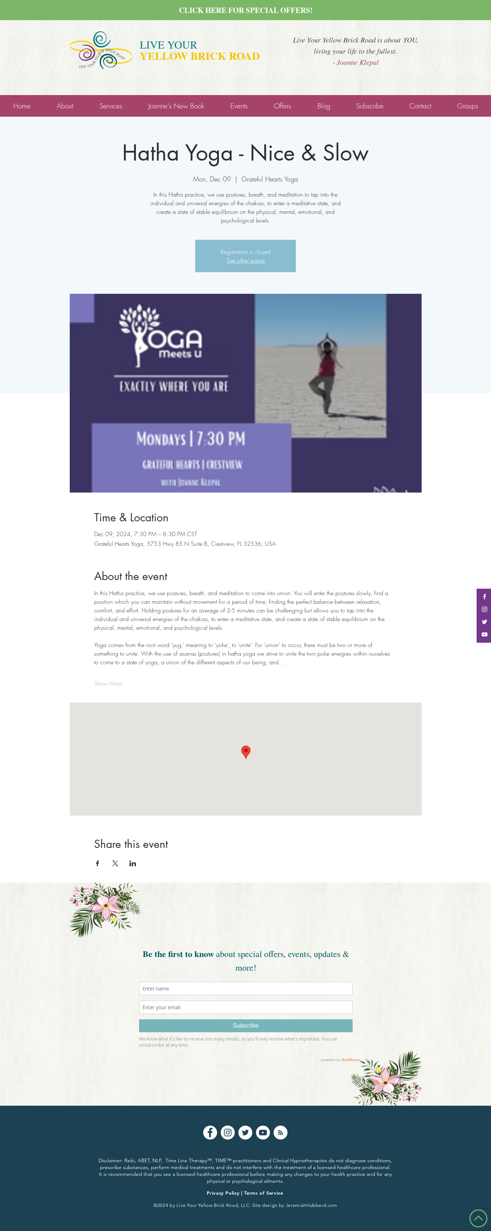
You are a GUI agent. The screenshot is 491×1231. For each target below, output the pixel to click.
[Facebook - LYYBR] (484, 596)
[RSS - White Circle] (281, 1133)
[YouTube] (263, 1133)
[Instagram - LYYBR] (484, 609)
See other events (245, 260)
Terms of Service (263, 1193)
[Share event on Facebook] (97, 863)
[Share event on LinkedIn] (132, 863)
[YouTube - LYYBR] (484, 634)
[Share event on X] (115, 863)
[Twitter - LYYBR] (484, 621)
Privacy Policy (223, 1193)
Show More (108, 683)
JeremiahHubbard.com (311, 1205)
